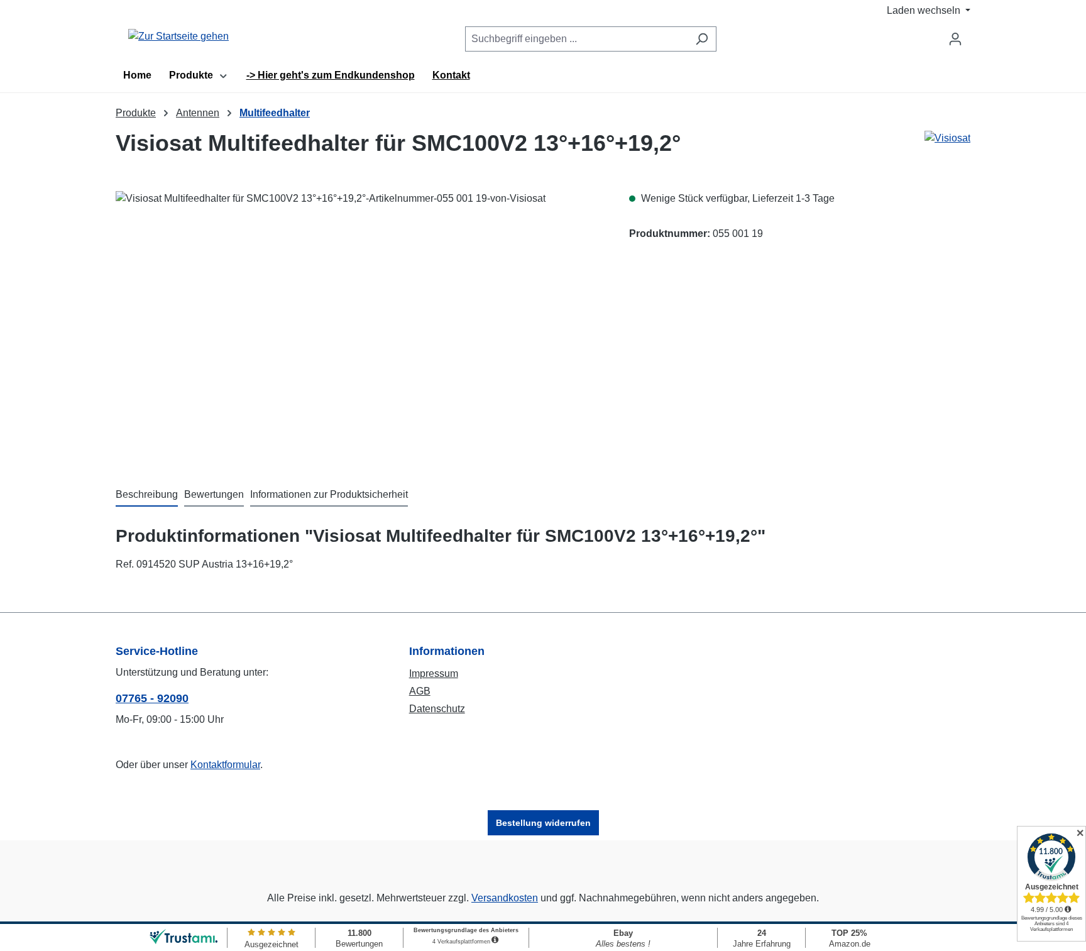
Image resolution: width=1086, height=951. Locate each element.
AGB (420, 691)
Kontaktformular (225, 764)
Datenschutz (437, 708)
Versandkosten (504, 898)
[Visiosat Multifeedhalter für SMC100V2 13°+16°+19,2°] (359, 326)
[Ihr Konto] (955, 39)
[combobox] (576, 39)
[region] (360, 326)
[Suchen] (701, 39)
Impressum (433, 673)
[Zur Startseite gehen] (178, 37)
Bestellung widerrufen (543, 823)
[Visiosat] (947, 148)
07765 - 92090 (152, 698)
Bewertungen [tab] (214, 494)
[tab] (147, 495)
